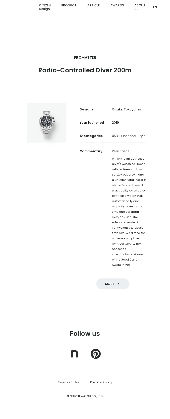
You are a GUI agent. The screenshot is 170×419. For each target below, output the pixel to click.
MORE (109, 284)
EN (155, 7)
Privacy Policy (101, 382)
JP (155, 24)
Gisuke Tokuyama (126, 109)
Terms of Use (68, 382)
